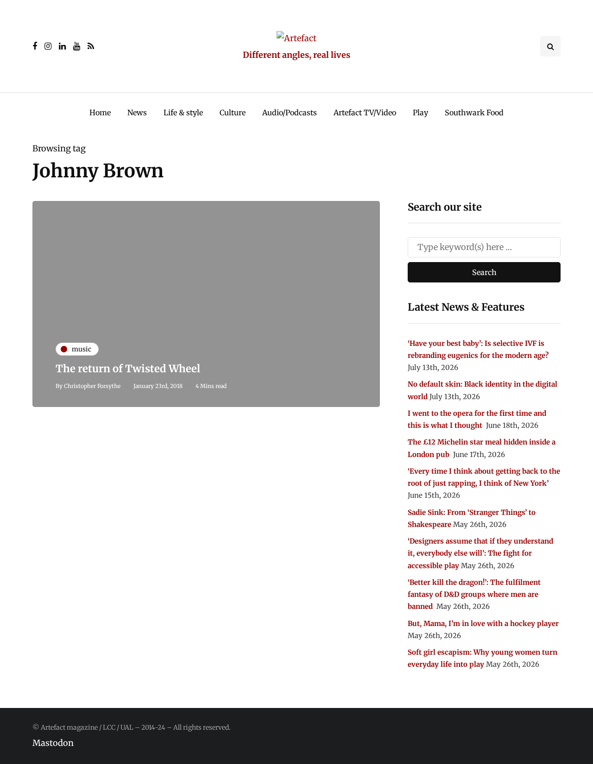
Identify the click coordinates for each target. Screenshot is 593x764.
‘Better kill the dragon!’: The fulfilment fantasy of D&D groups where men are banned (474, 594)
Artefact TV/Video (365, 112)
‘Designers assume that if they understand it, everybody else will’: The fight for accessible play (480, 553)
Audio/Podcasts (289, 112)
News (137, 112)
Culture (233, 112)
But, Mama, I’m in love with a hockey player (483, 623)
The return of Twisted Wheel (128, 368)
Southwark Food (474, 112)
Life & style (183, 112)
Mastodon (53, 743)
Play (420, 112)
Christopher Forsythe (92, 385)
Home (100, 112)
